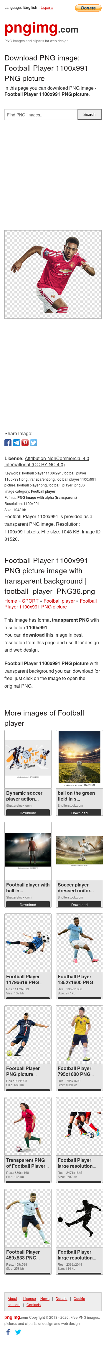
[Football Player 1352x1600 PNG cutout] (79, 943)
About (12, 1298)
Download (28, 812)
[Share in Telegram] (16, 442)
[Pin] (25, 442)
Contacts (33, 1304)
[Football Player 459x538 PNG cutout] (28, 1218)
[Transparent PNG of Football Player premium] (28, 1126)
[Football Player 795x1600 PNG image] (79, 1034)
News (44, 1298)
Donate (61, 1298)
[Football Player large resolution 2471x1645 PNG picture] (79, 1126)
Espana (47, 7)
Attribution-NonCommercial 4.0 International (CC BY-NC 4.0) (46, 461)
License (29, 1298)
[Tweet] (33, 442)
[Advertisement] (53, 177)
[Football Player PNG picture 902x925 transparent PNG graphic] (28, 1034)
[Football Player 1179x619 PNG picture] (28, 942)
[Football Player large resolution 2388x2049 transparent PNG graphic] (79, 1218)
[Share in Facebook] (7, 442)
